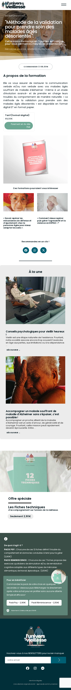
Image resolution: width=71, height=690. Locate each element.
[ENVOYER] (58, 660)
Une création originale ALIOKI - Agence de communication (35, 684)
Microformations (15, 15)
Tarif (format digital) (17, 115)
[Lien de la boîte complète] (18, 212)
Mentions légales (35, 681)
